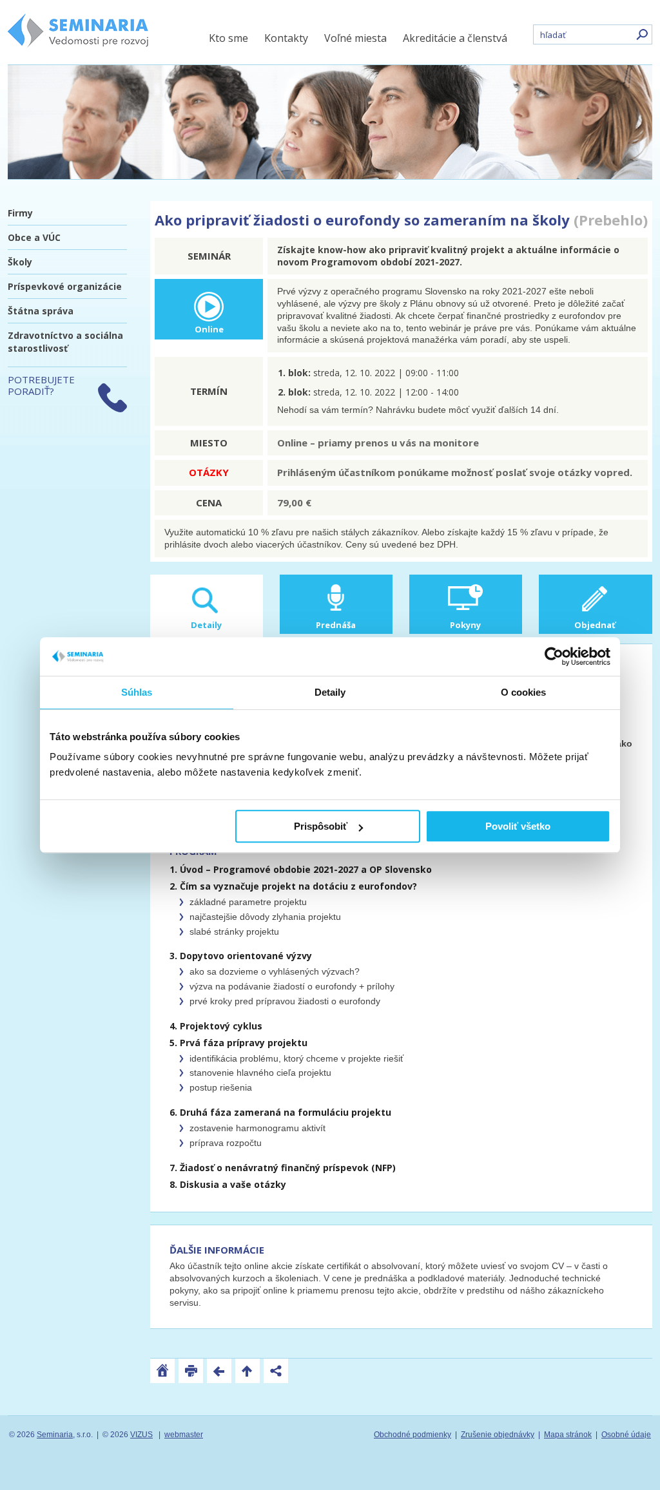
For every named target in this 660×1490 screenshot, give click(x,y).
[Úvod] (162, 1371)
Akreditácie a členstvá (455, 38)
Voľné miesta (355, 38)
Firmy (20, 213)
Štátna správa (40, 311)
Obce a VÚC (34, 237)
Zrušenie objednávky (497, 1434)
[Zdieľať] (276, 1371)
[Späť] (219, 1371)
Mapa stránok (568, 1434)
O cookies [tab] (524, 692)
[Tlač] (191, 1371)
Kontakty (286, 38)
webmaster (183, 1434)
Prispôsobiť (320, 826)
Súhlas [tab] (137, 692)
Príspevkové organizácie (65, 286)
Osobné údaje (626, 1434)
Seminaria (55, 1434)
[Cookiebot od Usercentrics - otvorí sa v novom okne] (554, 656)
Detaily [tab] (330, 692)
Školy (20, 262)
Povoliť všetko (517, 826)
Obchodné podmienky (412, 1434)
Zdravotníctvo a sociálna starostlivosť (65, 341)
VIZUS (141, 1434)
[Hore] (247, 1371)
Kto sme (228, 38)
